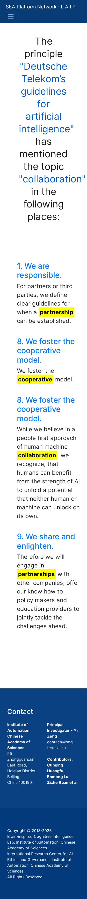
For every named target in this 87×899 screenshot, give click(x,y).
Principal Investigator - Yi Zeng (62, 730)
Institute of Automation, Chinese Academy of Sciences (18, 736)
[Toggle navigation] (10, 16)
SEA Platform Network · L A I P (41, 7)
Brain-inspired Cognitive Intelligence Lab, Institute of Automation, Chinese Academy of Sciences (41, 842)
